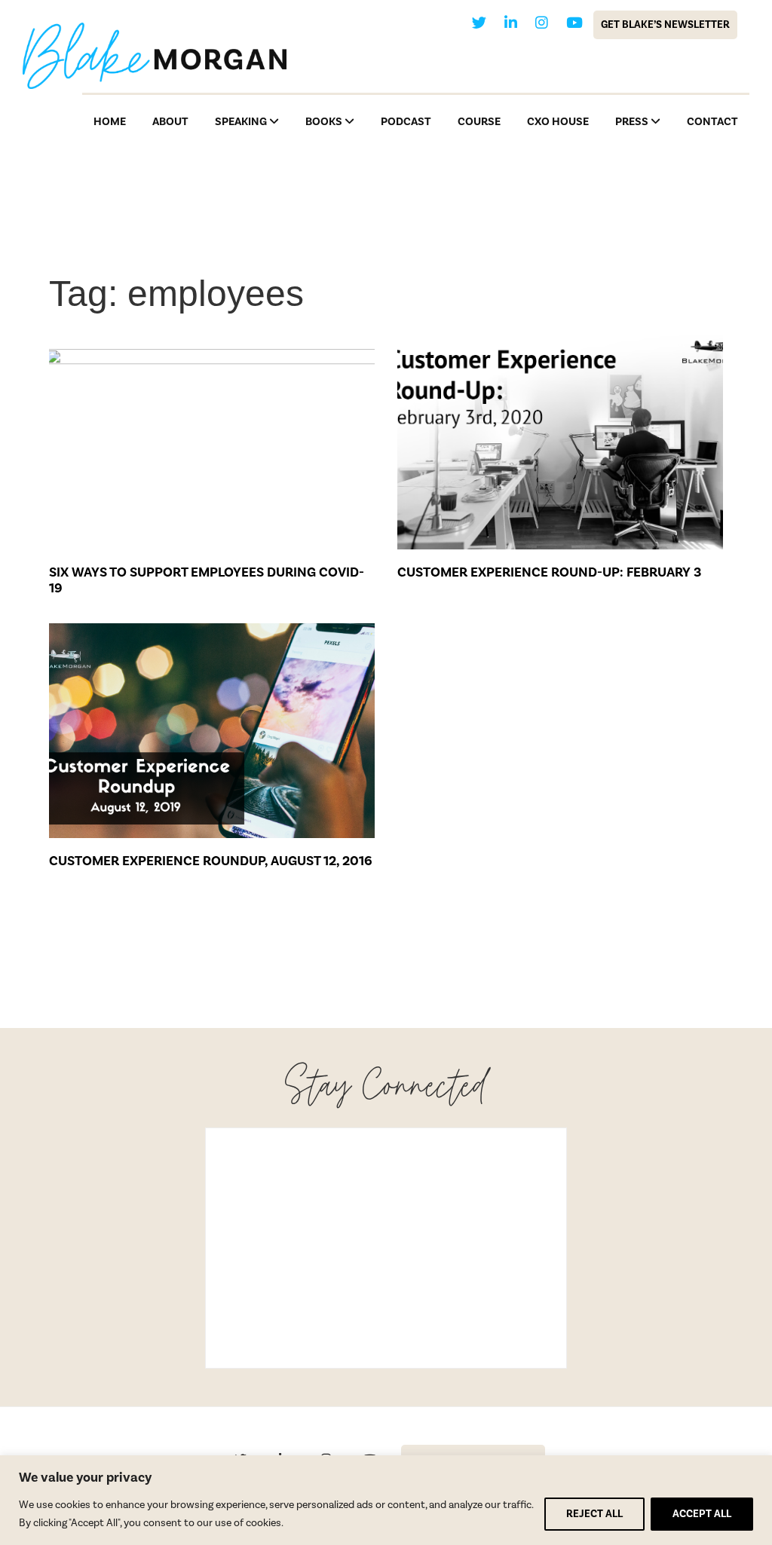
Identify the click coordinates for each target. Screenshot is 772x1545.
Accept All (701, 1514)
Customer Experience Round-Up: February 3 (549, 572)
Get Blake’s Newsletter (665, 25)
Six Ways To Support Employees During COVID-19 (206, 581)
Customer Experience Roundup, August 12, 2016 (210, 861)
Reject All (594, 1514)
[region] (386, 1500)
